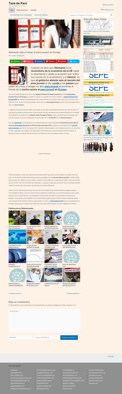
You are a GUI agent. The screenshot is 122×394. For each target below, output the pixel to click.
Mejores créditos (68, 383)
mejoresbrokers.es (95, 375)
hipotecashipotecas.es (44, 381)
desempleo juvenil (21, 125)
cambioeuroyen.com (95, 381)
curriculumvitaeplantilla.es (45, 375)
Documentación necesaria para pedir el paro (98, 110)
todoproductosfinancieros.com (20, 389)
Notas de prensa (22, 10)
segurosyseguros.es (17, 386)
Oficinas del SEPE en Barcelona (94, 46)
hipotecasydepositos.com (45, 378)
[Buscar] (111, 15)
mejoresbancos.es (16, 375)
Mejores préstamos (69, 386)
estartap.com (93, 383)
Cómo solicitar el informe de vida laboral (97, 59)
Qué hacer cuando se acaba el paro (95, 123)
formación (71, 94)
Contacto (33, 10)
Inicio (12, 10)
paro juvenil (51, 86)
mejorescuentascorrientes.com (21, 378)
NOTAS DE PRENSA (41, 15)
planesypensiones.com (70, 373)
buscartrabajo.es (68, 370)
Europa (62, 89)
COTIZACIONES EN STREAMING (21, 15)
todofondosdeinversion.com (46, 370)
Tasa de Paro (18, 3)
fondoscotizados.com (96, 378)
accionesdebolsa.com (70, 375)
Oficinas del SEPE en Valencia (93, 152)
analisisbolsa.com (43, 383)
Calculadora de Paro (90, 72)
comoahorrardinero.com (45, 373)
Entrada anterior (15, 293)
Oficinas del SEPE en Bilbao (92, 97)
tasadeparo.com (15, 373)
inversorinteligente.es (96, 370)
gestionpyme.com (43, 389)
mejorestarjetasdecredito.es (20, 381)
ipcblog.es (13, 370)
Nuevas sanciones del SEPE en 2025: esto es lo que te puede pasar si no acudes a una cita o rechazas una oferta (98, 137)
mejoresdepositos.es (17, 383)
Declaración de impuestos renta (73, 381)
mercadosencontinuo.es (97, 373)
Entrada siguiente (73, 293)
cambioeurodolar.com (44, 386)
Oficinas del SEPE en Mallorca (93, 84)
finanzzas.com (67, 389)
